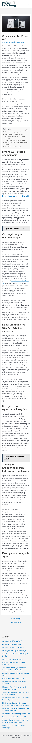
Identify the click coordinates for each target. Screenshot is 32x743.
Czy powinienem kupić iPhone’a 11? (14, 717)
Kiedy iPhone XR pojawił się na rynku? (14, 678)
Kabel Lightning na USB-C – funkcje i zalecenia (15, 137)
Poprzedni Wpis (16, 618)
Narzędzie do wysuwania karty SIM (15, 140)
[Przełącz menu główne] (28, 4)
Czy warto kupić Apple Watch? (12, 641)
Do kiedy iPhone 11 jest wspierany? (14, 651)
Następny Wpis (16, 622)
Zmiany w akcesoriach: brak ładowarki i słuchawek (16, 143)
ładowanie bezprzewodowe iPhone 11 (15, 196)
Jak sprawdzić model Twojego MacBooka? (16, 714)
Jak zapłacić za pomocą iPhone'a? (13, 647)
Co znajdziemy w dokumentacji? (14, 134)
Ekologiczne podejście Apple (13, 147)
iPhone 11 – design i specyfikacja (14, 132)
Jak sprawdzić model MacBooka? (13, 659)
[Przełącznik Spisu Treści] (26, 129)
